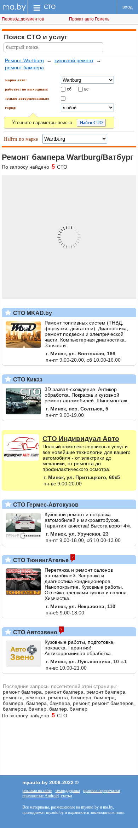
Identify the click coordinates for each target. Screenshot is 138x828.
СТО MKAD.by (32, 313)
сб (69, 88)
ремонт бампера (24, 67)
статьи (66, 795)
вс (86, 88)
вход (127, 7)
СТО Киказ (27, 380)
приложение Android (40, 795)
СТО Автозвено (34, 632)
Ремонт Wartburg (24, 60)
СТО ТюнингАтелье (40, 560)
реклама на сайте (37, 790)
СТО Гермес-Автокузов (45, 505)
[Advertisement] (69, 743)
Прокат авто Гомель (89, 19)
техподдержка (67, 790)
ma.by (14, 6)
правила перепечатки (101, 790)
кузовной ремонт (73, 60)
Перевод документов (23, 19)
